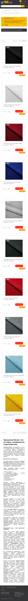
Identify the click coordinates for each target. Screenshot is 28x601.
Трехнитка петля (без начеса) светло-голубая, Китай (14, 375)
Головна (3, 587)
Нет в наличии (19, 72)
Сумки (6, 25)
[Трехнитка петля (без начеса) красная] (14, 287)
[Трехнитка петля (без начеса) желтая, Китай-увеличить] (24, 395)
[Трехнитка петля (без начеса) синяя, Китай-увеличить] (24, 163)
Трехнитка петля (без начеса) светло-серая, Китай (13, 220)
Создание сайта (3, 598)
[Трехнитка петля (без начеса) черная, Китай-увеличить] (24, 47)
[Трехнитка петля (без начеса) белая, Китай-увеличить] (24, 85)
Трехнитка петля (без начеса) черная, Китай (12, 66)
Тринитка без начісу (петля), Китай (11, 13)
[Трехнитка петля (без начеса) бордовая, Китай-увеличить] (24, 124)
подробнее (22, 75)
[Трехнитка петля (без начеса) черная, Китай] (14, 55)
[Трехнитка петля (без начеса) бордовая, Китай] (14, 132)
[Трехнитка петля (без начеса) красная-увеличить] (24, 279)
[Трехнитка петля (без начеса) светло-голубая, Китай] (14, 364)
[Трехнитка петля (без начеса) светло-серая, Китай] (14, 209)
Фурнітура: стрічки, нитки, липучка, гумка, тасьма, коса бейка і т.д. (14, 21)
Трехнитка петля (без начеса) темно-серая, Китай (13, 259)
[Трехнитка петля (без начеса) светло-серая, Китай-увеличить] (24, 201)
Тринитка (15, 10)
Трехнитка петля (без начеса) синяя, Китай (12, 182)
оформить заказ (23, 3)
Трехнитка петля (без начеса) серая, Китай (12, 336)
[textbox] (8, 73)
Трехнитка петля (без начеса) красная (11, 298)
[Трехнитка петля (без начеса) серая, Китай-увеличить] (24, 317)
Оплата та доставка (11, 587)
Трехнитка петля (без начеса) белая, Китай (12, 104)
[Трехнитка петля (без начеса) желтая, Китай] (14, 403)
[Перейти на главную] (6, 2)
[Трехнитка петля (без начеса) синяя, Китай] (14, 171)
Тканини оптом (7, 10)
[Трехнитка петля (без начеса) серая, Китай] (14, 325)
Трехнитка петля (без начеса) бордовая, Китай (13, 143)
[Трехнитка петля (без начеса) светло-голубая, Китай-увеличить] (24, 356)
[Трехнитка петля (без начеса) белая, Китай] (14, 93)
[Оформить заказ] (3, 2)
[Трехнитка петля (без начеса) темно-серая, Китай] (14, 248)
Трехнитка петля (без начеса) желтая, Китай (12, 414)
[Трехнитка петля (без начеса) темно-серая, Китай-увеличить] (24, 240)
